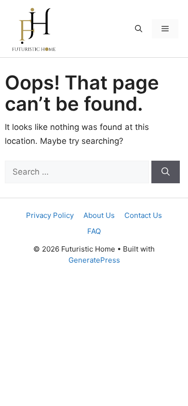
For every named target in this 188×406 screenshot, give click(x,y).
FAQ (94, 231)
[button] (138, 28)
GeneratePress (94, 260)
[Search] (165, 172)
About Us (99, 215)
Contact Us (143, 215)
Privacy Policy (50, 215)
